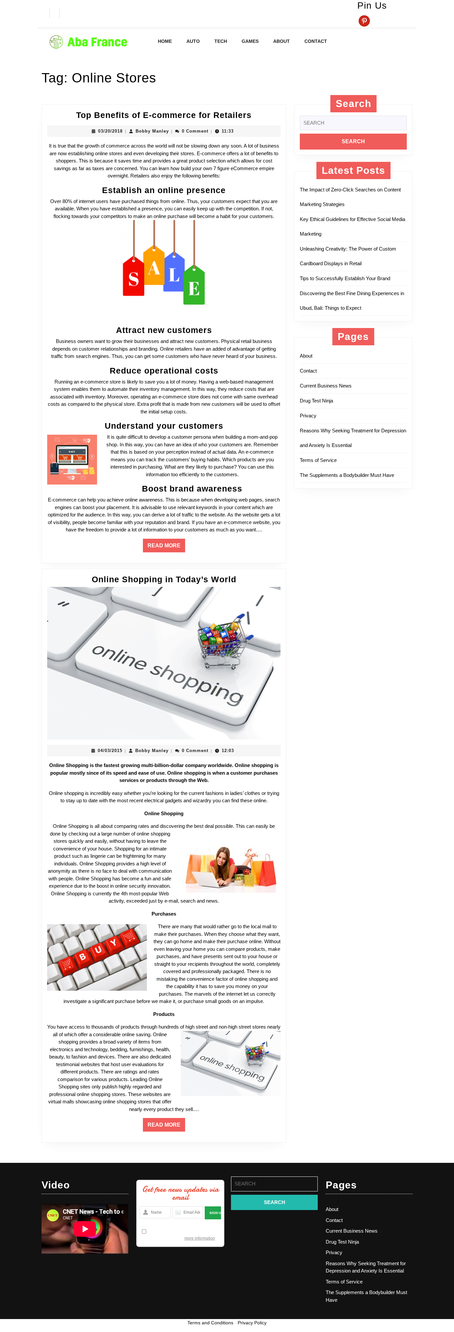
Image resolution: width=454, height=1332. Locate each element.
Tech (220, 41)
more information (199, 1238)
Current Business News (326, 385)
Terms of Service (318, 460)
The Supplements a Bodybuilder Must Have (347, 475)
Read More (166, 547)
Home (165, 41)
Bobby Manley (152, 131)
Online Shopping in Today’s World (164, 579)
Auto (193, 41)
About (281, 41)
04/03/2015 (110, 750)
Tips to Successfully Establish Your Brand (347, 278)
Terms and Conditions (210, 1322)
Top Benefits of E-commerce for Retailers (164, 115)
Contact (315, 41)
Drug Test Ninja (316, 400)
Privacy (308, 415)
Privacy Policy (252, 1322)
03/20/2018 (110, 131)
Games (250, 41)
